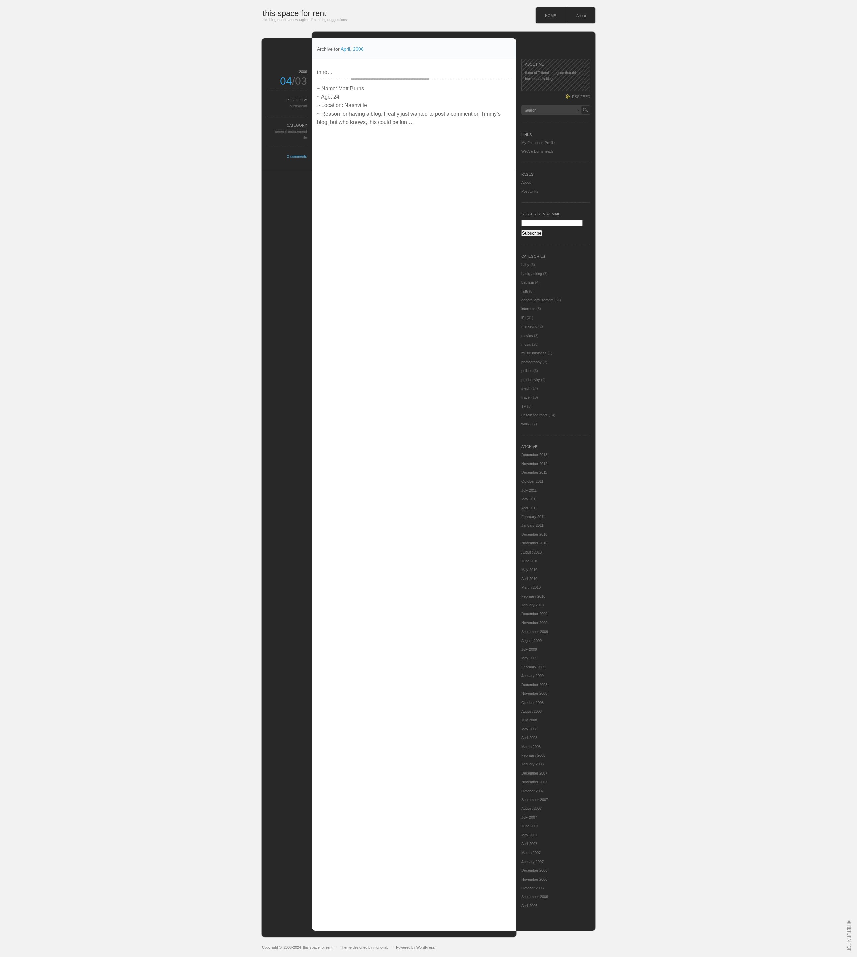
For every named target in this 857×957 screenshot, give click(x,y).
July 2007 (529, 817)
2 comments (297, 156)
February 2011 (533, 517)
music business (534, 353)
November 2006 (534, 879)
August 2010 (531, 552)
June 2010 (529, 561)
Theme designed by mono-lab (364, 947)
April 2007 (529, 844)
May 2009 (529, 658)
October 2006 (532, 888)
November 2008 (534, 693)
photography (531, 362)
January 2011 (532, 525)
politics (526, 371)
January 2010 (532, 605)
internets (528, 309)
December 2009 (534, 614)
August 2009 (531, 641)
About (581, 16)
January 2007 (532, 862)
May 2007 (529, 835)
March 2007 (531, 853)
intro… (325, 72)
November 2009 (534, 623)
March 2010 (531, 587)
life (305, 137)
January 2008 (532, 764)
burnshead (298, 106)
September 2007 (534, 800)
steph (525, 388)
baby (525, 265)
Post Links (529, 191)
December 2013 (534, 455)
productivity (530, 380)
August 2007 (531, 808)
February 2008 (533, 755)
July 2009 (529, 649)
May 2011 (529, 499)
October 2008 (532, 703)
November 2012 (534, 464)
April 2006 (529, 906)
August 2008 (531, 711)
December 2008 (534, 685)
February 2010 (533, 596)
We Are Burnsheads (537, 151)
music (526, 344)
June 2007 (529, 826)
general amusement (291, 131)
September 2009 (534, 632)
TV (523, 406)
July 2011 (529, 490)
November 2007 (534, 782)
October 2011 (532, 481)
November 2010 (534, 543)
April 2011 (529, 508)
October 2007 (532, 791)
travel (525, 397)
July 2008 (529, 720)
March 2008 (531, 747)
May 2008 (529, 729)
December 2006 (534, 870)
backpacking (531, 274)
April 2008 (529, 738)
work (525, 424)
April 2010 (529, 579)
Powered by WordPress (415, 947)
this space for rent (294, 13)
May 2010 (529, 570)
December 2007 (534, 773)
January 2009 (532, 676)
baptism (527, 282)
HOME (550, 16)
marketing (529, 326)
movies (527, 336)
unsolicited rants (534, 415)
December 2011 (534, 472)
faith (524, 291)
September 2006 (534, 897)
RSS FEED (581, 97)
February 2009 (533, 667)
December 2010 (534, 534)
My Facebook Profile (538, 143)
